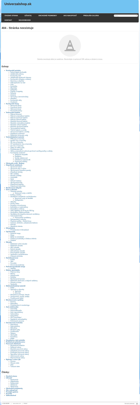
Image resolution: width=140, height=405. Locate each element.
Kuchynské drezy (12, 104)
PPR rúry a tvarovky (17, 139)
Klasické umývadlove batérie (20, 123)
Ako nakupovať (12, 390)
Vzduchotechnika (16, 216)
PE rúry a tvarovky (16, 142)
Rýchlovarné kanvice (17, 279)
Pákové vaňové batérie (18, 119)
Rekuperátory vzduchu (18, 219)
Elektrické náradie (16, 245)
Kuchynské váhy (16, 100)
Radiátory (18, 156)
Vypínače (18, 291)
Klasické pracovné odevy (19, 349)
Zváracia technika (16, 256)
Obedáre (13, 98)
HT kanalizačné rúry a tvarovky (21, 144)
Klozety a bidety (15, 175)
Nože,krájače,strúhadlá (18, 72)
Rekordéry (14, 303)
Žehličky (13, 277)
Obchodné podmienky (14, 388)
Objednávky (14, 381)
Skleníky (13, 202)
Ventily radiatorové (21, 158)
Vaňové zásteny (15, 181)
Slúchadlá (13, 335)
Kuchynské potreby (13, 70)
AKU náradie (14, 247)
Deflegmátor (19, 200)
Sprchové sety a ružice (18, 168)
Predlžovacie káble (16, 298)
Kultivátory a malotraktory (19, 207)
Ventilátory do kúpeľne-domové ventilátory (24, 214)
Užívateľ (9, 378)
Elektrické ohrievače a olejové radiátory (24, 280)
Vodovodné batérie (13, 112)
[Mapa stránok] (137, 403)
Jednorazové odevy (17, 356)
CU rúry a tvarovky (16, 146)
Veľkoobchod (11, 395)
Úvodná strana (11, 376)
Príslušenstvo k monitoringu (20, 305)
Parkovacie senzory (17, 321)
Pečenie (13, 93)
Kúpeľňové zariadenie (14, 165)
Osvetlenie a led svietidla (15, 340)
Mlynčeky (13, 88)
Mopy (12, 235)
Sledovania (14, 386)
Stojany (13, 333)
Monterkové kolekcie (17, 345)
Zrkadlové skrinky (16, 172)
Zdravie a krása (15, 282)
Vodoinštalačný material (15, 137)
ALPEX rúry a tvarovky (18, 140)
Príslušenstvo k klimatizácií (19, 230)
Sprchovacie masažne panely (20, 170)
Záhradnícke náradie (17, 251)
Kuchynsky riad (15, 76)
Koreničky (13, 86)
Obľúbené (13, 385)
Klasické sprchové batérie (19, 126)
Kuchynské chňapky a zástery (20, 79)
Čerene (13, 361)
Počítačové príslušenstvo (15, 342)
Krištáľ (12, 259)
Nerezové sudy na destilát (24, 198)
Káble (12, 288)
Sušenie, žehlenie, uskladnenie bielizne (24, 223)
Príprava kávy (15, 272)
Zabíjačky (13, 90)
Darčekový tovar (12, 258)
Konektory (13, 337)
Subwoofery (14, 314)
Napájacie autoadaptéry (18, 319)
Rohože (13, 224)
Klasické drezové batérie (18, 121)
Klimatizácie (10, 228)
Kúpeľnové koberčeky (17, 186)
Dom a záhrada (11, 189)
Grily (12, 84)
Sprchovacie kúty (16, 182)
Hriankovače (14, 275)
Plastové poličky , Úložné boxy (20, 221)
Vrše (11, 365)
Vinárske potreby (16, 191)
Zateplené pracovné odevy (19, 351)
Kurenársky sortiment (17, 153)
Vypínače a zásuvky (17, 289)
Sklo (11, 261)
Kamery (13, 302)
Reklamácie (14, 383)
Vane (12, 179)
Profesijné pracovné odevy (19, 352)
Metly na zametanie (17, 237)
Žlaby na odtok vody (17, 147)
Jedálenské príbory (17, 74)
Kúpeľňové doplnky (17, 184)
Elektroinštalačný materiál (15, 286)
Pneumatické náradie (17, 252)
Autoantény (14, 316)
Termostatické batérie (17, 128)
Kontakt (9, 393)
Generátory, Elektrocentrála (19, 212)
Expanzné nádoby (21, 161)
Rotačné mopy (15, 233)
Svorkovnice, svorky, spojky (19, 296)
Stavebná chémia (16, 226)
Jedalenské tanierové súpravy (20, 77)
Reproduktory (15, 326)
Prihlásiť (25, 403)
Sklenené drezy (15, 109)
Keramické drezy (16, 111)
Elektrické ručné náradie (18, 244)
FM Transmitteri (15, 317)
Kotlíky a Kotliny (15, 195)
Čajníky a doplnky (16, 91)
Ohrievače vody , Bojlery (15, 163)
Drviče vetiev (14, 203)
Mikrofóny (13, 328)
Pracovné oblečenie (13, 344)
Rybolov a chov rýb (13, 359)
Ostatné (13, 95)
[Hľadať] (136, 15)
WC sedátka (14, 174)
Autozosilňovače (16, 310)
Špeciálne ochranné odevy (19, 354)
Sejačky (13, 268)
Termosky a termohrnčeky (19, 97)
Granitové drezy (15, 107)
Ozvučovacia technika (14, 323)
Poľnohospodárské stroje (15, 266)
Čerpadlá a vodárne (17, 209)
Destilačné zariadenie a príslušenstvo (23, 196)
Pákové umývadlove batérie (20, 116)
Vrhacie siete (14, 363)
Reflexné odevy (15, 347)
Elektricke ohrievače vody (19, 135)
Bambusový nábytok (13, 188)
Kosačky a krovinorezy (18, 205)
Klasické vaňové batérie (18, 125)
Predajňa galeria (12, 392)
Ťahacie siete (15, 366)
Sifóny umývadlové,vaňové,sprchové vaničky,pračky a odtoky (31, 151)
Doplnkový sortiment (17, 133)
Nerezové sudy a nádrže (23, 193)
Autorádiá (13, 309)
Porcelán (13, 263)
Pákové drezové (16, 114)
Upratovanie (10, 231)
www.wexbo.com (17, 403)
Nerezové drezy (15, 105)
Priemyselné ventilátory (23, 217)
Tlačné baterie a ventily (18, 130)
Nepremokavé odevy (17, 358)
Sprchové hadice (16, 167)
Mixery (12, 273)
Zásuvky (18, 293)
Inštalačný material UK (22, 160)
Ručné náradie (15, 249)
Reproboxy (14, 324)
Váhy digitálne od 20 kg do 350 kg (22, 210)
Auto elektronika (12, 307)
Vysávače (13, 284)
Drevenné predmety (17, 265)
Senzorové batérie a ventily (19, 132)
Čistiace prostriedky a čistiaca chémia (23, 238)
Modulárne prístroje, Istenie (19, 295)
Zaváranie (13, 102)
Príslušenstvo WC (16, 149)
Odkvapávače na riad (17, 83)
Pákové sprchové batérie (19, 118)
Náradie (9, 242)
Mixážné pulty (15, 330)
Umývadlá (13, 177)
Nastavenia (14, 379)
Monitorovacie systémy (14, 300)
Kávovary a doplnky (17, 81)
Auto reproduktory (16, 312)
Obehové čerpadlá (21, 154)
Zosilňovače (14, 331)
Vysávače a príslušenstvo (19, 254)
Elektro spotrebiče (13, 270)
